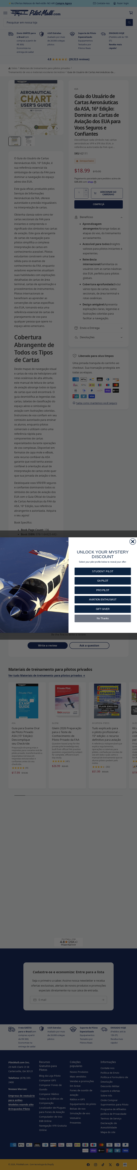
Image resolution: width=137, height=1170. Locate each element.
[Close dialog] (133, 541)
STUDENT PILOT (102, 571)
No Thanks (103, 618)
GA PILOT (102, 580)
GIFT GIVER (103, 609)
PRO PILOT (102, 590)
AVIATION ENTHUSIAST (103, 599)
